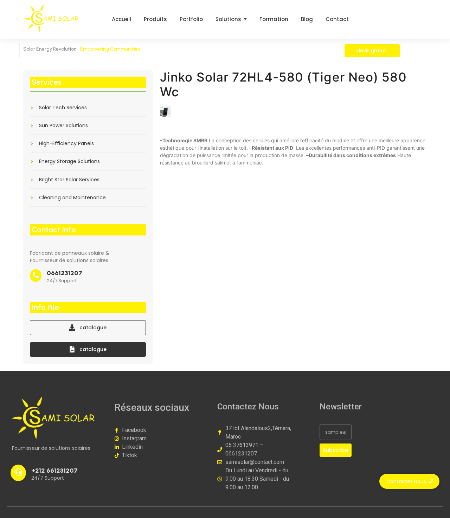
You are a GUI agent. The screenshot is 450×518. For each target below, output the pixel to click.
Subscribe (335, 450)
